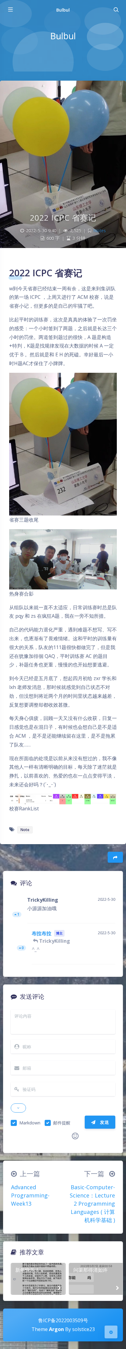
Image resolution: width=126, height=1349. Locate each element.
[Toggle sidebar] (10, 10)
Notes (99, 230)
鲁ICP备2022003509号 (63, 1320)
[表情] (75, 1136)
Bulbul (63, 10)
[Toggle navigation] (116, 10)
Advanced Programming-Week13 (30, 1195)
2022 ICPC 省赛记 (63, 217)
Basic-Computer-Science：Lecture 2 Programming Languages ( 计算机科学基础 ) (92, 1203)
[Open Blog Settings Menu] (111, 1332)
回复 (107, 914)
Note (24, 829)
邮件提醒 (61, 1123)
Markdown (29, 1123)
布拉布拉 (41, 933)
